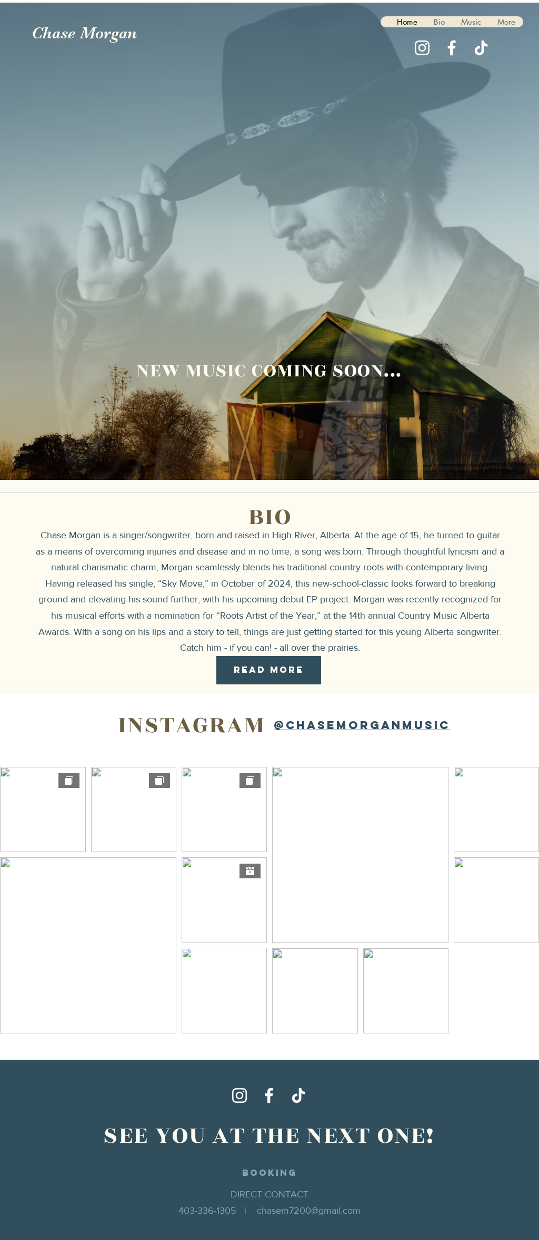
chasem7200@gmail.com (309, 1210)
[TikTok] (481, 48)
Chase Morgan (84, 33)
